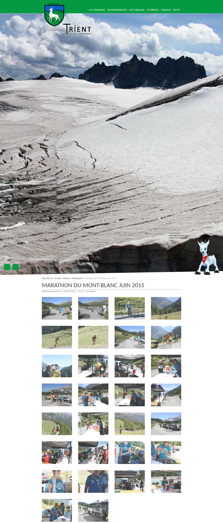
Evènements (77, 278)
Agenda (166, 10)
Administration (117, 10)
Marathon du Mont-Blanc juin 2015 (93, 286)
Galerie (66, 278)
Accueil (58, 278)
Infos (176, 10)
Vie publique (137, 10)
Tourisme (153, 10)
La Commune (97, 10)
